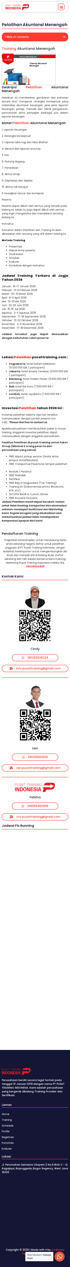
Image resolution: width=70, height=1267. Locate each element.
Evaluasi (7, 1148)
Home (5, 1114)
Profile (6, 1131)
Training (9, 48)
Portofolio (8, 1143)
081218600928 (35, 566)
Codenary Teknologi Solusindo (43, 1251)
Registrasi (8, 1137)
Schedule (7, 1125)
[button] (61, 7)
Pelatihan (34, 87)
